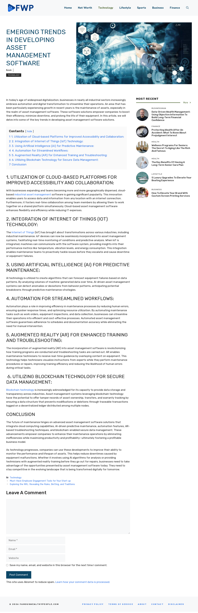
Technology (105, 8)
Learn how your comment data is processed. (82, 582)
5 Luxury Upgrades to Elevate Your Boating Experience (172, 179)
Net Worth (85, 8)
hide (29, 131)
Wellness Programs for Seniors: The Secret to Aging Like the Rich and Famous (171, 148)
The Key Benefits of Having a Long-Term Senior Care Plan (168, 163)
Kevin (9, 70)
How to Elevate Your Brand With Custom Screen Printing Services (171, 194)
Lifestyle (125, 8)
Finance (175, 8)
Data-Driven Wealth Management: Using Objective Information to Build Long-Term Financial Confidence (171, 116)
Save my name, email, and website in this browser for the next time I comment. (58, 565)
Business (158, 8)
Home (68, 8)
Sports (141, 8)
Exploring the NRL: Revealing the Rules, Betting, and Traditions (42, 484)
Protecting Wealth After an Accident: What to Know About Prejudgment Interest (169, 132)
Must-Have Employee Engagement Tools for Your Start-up (40, 480)
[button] (187, 8)
